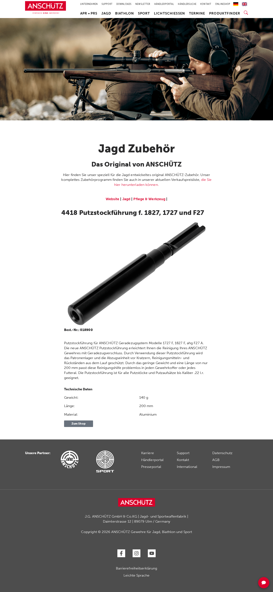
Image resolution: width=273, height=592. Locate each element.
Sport (144, 13)
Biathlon (124, 13)
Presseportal (151, 467)
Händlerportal (152, 460)
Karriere (147, 453)
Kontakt (183, 460)
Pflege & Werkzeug (149, 199)
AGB (215, 460)
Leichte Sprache (137, 575)
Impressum (221, 467)
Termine (197, 13)
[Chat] (263, 582)
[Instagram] (136, 553)
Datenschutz (222, 453)
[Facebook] (121, 553)
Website (112, 199)
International (187, 467)
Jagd (106, 13)
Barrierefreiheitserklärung (136, 568)
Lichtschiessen (169, 13)
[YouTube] (152, 553)
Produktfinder (224, 13)
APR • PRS (88, 13)
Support (183, 453)
